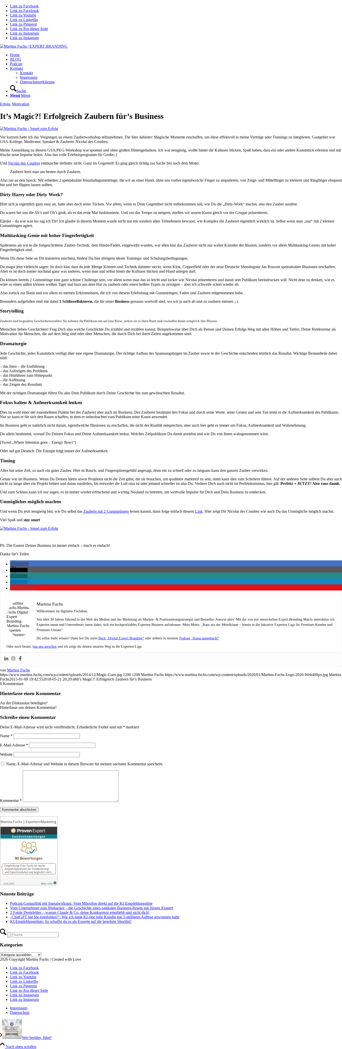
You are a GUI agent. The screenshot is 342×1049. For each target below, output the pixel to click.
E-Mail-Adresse (14, 745)
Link (199, 511)
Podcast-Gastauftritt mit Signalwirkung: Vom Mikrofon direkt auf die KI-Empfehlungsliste (81, 903)
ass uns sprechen (45, 646)
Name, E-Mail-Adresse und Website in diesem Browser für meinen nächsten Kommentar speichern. (84, 764)
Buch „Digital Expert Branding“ (121, 638)
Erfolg (5, 104)
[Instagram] (13, 658)
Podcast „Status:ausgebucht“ (199, 638)
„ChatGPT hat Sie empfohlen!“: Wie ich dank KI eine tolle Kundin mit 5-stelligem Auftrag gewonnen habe (94, 917)
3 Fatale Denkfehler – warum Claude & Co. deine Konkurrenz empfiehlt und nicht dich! (79, 912)
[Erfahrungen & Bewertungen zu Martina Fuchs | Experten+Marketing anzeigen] (29, 884)
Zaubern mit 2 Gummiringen (106, 511)
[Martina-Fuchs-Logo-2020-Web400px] (34, 46)
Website (6, 754)
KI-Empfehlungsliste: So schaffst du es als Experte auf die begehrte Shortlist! (70, 921)
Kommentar (11, 800)
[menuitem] (176, 55)
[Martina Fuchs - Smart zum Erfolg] (29, 128)
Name (6, 736)
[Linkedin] (6, 658)
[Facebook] (20, 658)
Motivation (20, 104)
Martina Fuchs (18, 670)
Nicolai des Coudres (24, 163)
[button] (19, 564)
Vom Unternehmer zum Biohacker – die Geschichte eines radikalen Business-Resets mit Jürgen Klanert (91, 908)
